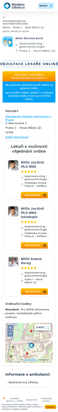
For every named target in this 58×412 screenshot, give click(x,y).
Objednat (33, 194)
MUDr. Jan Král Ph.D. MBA (32, 164)
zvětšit (40, 327)
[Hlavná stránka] (4, 17)
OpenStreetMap (30, 360)
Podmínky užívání (46, 399)
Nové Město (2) (34, 27)
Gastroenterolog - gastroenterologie (15, 22)
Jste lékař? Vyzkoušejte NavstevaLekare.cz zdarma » (29, 76)
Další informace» (17, 137)
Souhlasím (50, 407)
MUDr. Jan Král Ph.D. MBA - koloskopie (32, 212)
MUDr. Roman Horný (31, 261)
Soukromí (31, 399)
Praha (6, 27)
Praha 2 (17, 27)
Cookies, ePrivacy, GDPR (14, 399)
